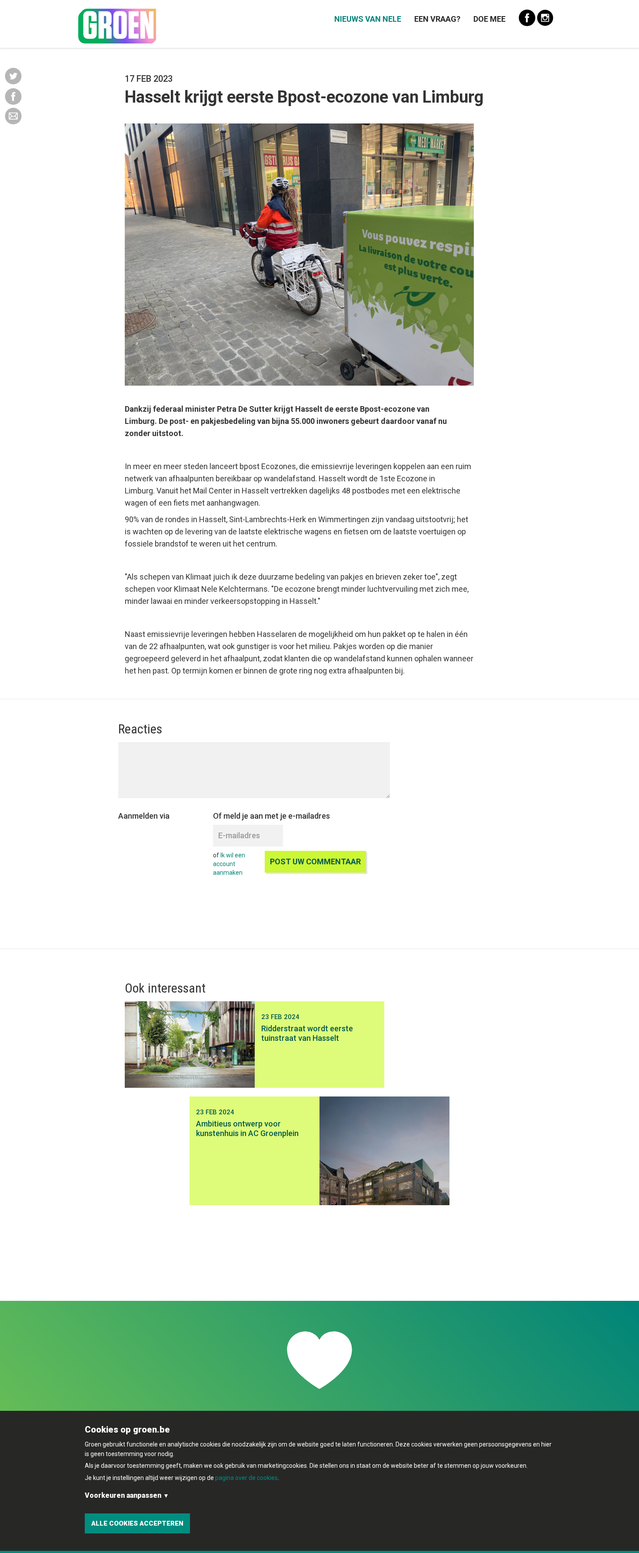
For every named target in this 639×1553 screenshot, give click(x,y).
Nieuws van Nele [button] (367, 18)
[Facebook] (13, 95)
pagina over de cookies (246, 1477)
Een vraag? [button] (437, 18)
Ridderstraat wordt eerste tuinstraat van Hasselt (307, 1033)
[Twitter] (13, 75)
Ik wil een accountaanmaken (229, 864)
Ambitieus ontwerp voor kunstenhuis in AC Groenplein (247, 1128)
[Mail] (13, 115)
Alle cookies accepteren (137, 1523)
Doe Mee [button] (489, 18)
